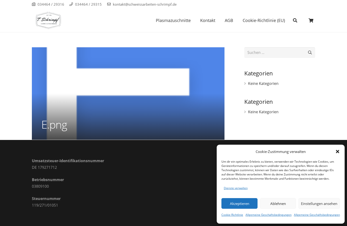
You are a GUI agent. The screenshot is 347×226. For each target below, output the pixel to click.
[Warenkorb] (310, 20)
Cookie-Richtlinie (232, 215)
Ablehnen (278, 203)
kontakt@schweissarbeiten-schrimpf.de (145, 4)
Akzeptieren (239, 203)
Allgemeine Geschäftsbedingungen (268, 215)
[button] (337, 151)
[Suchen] (295, 20)
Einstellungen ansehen (319, 203)
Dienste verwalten (236, 188)
